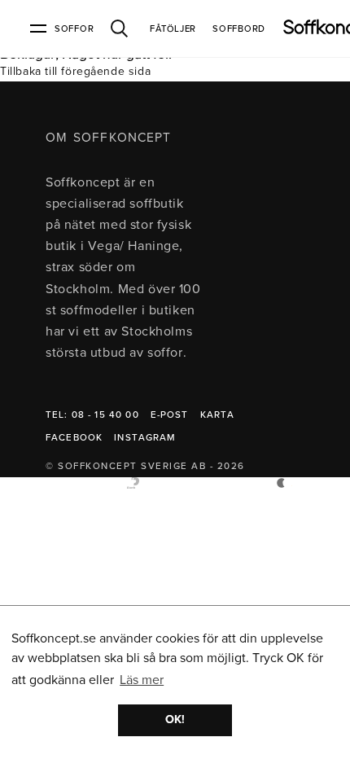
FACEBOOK (74, 437)
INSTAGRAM (144, 437)
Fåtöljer (173, 29)
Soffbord (238, 29)
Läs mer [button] (142, 680)
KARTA (217, 414)
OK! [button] (175, 719)
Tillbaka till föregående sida (75, 71)
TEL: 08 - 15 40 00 (92, 414)
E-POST (170, 414)
